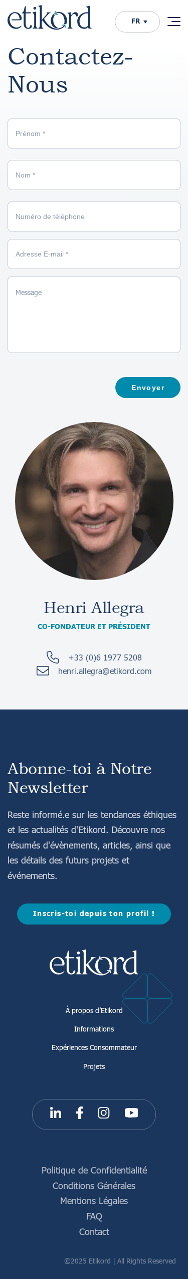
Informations (94, 1028)
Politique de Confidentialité (94, 1170)
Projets (94, 1066)
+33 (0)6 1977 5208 (105, 657)
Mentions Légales (94, 1200)
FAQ (94, 1216)
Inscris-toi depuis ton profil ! (94, 913)
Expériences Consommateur (94, 1047)
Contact (94, 1231)
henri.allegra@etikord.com (104, 671)
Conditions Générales (94, 1185)
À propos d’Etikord (94, 1010)
